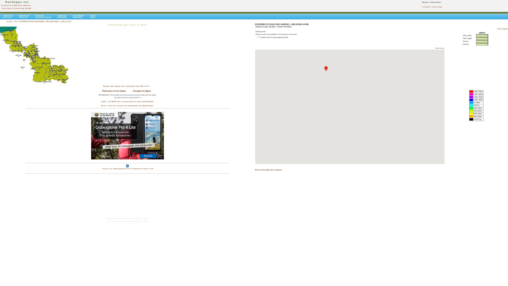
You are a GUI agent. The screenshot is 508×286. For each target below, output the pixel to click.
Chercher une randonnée (78, 16)
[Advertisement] (127, 197)
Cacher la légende (502, 29)
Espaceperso (93, 16)
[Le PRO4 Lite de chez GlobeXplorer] (127, 136)
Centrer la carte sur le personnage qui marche (274, 37)
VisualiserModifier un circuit (43, 16)
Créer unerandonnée (62, 16)
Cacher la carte (439, 48)
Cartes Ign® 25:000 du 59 (8, 16)
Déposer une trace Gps (24, 16)
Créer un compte (437, 7)
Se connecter (426, 7)
